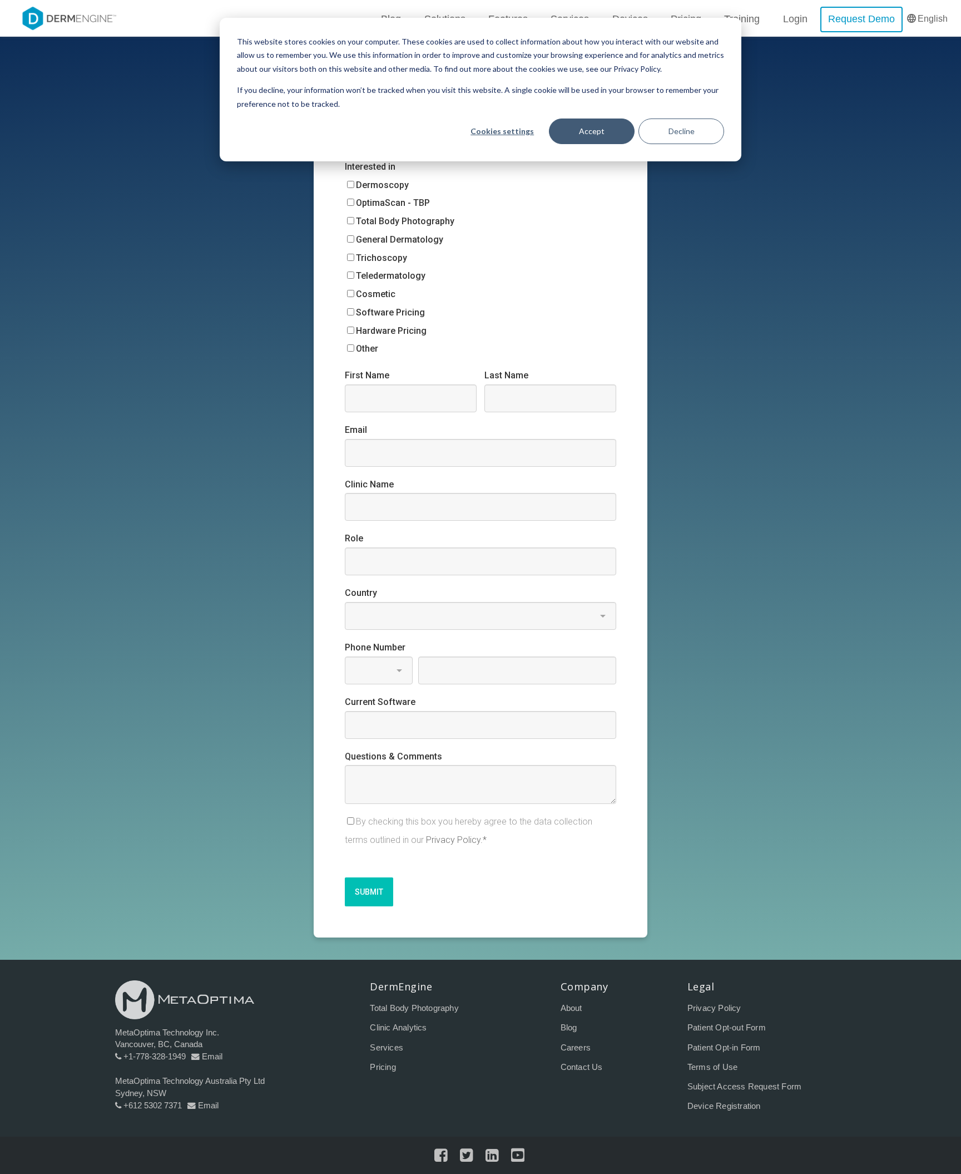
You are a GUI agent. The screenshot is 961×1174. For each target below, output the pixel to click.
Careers (576, 1047)
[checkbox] (480, 267)
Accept (592, 131)
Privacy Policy (714, 1008)
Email (212, 1056)
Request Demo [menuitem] (861, 18)
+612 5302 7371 (152, 1105)
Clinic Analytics (398, 1027)
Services (386, 1047)
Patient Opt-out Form (726, 1027)
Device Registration (724, 1106)
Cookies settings (502, 131)
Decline (681, 131)
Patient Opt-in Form (724, 1047)
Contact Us (582, 1067)
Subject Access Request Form (744, 1086)
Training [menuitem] (742, 18)
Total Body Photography (414, 1008)
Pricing (382, 1067)
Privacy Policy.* (456, 840)
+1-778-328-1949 (154, 1056)
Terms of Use (712, 1067)
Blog (569, 1027)
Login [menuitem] (795, 18)
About (571, 1008)
